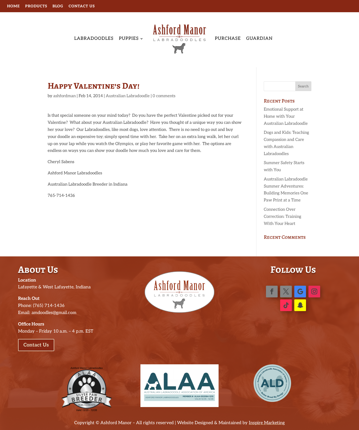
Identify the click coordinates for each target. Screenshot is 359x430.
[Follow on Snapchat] (300, 305)
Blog (58, 6)
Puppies (129, 38)
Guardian (259, 38)
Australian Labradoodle (128, 96)
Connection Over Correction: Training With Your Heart (282, 216)
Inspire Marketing (267, 422)
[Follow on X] (286, 291)
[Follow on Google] (300, 291)
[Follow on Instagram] (314, 291)
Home (13, 6)
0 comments (164, 96)
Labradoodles (94, 38)
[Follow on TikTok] (286, 305)
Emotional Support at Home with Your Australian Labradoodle (286, 116)
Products (36, 6)
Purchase (228, 38)
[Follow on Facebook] (272, 291)
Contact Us (82, 6)
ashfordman (64, 96)
